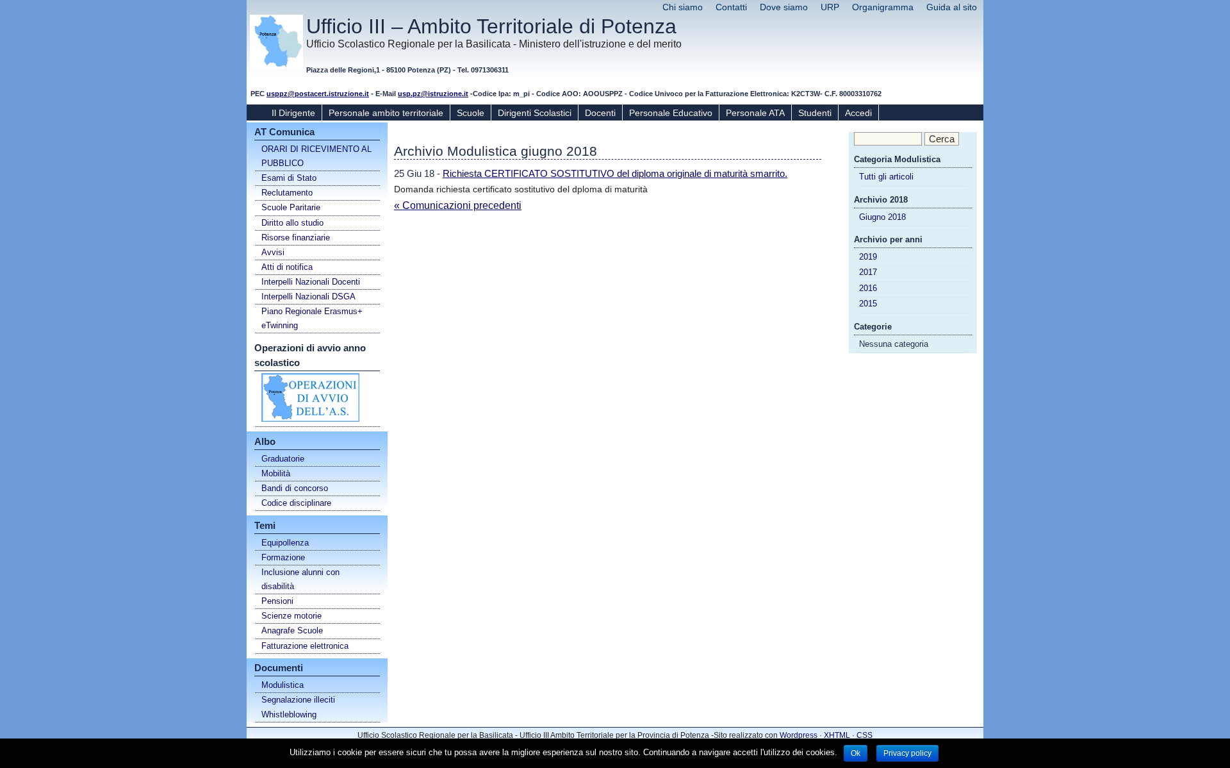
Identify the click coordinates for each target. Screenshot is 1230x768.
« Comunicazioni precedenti (457, 205)
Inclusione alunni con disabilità (300, 579)
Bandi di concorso (294, 488)
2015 (868, 303)
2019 (868, 257)
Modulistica (282, 685)
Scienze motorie (291, 616)
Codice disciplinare (296, 503)
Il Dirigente (293, 113)
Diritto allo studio (292, 223)
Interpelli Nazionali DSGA (308, 296)
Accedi (858, 113)
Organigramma (883, 7)
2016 (868, 288)
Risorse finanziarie (295, 237)
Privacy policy (907, 753)
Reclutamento (287, 192)
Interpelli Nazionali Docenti (310, 282)
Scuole (470, 113)
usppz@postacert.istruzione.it (317, 93)
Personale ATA (755, 113)
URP (830, 7)
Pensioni (277, 601)
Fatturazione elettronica (304, 646)
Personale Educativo (670, 113)
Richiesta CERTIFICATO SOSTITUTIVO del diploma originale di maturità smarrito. (615, 173)
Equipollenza (285, 542)
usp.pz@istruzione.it (433, 93)
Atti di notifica (287, 267)
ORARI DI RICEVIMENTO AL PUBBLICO (316, 156)
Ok (855, 753)
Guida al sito (951, 7)
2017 (868, 272)
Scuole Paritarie (290, 207)
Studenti (815, 113)
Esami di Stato (288, 178)
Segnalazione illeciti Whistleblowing (298, 707)
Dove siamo (784, 7)
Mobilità (275, 473)
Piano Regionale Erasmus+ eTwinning (312, 318)
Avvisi (272, 252)
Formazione (283, 557)
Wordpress (798, 735)
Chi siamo (682, 7)
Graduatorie (282, 458)
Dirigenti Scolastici (534, 113)
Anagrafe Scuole (292, 630)
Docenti (600, 113)
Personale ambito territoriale (386, 113)
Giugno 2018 (882, 217)
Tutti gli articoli (886, 176)
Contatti (731, 7)
